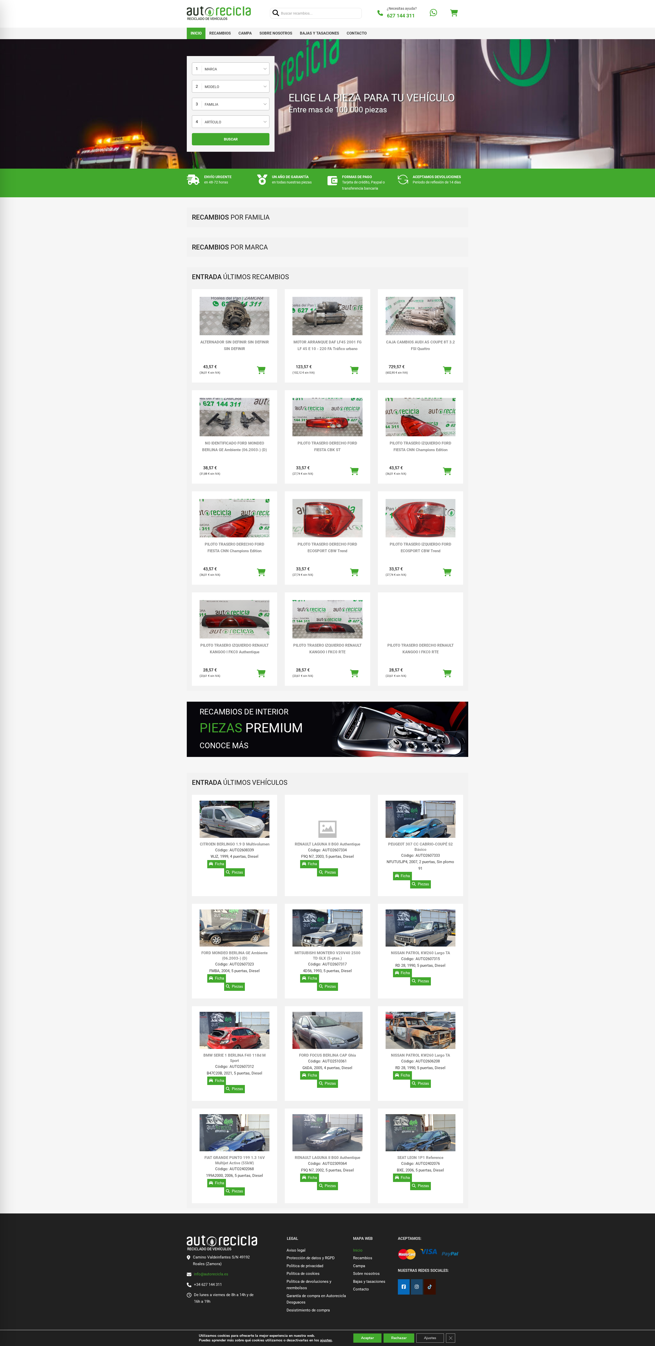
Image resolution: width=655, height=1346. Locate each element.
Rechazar (399, 1338)
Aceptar (367, 1338)
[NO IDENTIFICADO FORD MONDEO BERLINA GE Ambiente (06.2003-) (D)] (234, 417)
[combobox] (230, 68)
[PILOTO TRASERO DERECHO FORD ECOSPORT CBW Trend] (327, 518)
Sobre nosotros (275, 33)
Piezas (237, 872)
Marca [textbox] (211, 69)
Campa (245, 33)
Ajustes (430, 1338)
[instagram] (417, 1287)
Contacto (357, 33)
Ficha (219, 864)
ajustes (326, 1340)
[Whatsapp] (433, 13)
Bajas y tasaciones (319, 33)
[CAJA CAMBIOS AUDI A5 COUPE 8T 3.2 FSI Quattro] (420, 316)
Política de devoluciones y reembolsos (309, 1284)
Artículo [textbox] (213, 122)
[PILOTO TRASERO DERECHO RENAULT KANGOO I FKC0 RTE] (420, 619)
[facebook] (404, 1287)
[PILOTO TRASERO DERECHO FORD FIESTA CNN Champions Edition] (234, 525)
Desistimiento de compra (308, 1310)
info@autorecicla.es (211, 1274)
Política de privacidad (305, 1266)
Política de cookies (303, 1273)
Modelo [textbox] (212, 87)
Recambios (220, 33)
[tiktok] (430, 1287)
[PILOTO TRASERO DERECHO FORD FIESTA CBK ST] (327, 417)
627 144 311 (401, 16)
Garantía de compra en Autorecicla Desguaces (316, 1299)
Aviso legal (296, 1250)
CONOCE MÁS (224, 745)
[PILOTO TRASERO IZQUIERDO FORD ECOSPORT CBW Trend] (420, 518)
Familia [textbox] (211, 104)
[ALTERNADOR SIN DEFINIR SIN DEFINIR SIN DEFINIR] (234, 316)
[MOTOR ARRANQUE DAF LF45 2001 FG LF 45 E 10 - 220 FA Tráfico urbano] (327, 316)
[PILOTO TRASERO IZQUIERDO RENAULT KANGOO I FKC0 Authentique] (234, 619)
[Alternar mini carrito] (454, 13)
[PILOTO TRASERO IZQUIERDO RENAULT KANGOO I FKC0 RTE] (327, 619)
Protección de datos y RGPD (311, 1258)
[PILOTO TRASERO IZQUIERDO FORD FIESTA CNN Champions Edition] (420, 424)
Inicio (196, 33)
